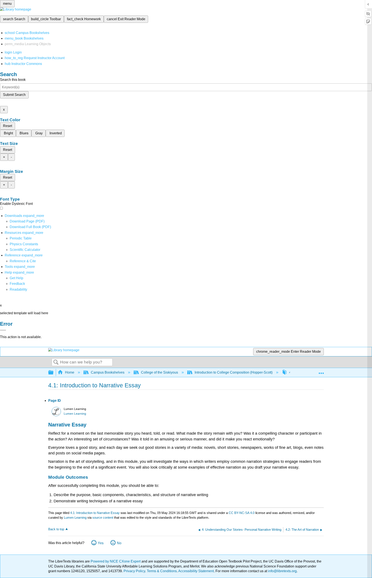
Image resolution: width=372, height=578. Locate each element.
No (119, 543)
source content (102, 517)
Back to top (56, 529)
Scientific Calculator (25, 249)
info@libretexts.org (282, 571)
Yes (101, 543)
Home (69, 372)
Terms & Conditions (162, 571)
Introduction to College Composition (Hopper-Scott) (233, 372)
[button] (17, 283)
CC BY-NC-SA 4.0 (241, 513)
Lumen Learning (75, 413)
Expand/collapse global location (321, 371)
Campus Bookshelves (107, 372)
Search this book (13, 79)
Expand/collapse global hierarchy (53, 373)
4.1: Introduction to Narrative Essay (95, 513)
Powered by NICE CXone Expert (116, 561)
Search (56, 362)
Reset (7, 126)
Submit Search (14, 95)
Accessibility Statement (196, 571)
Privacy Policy (134, 571)
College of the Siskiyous (159, 372)
